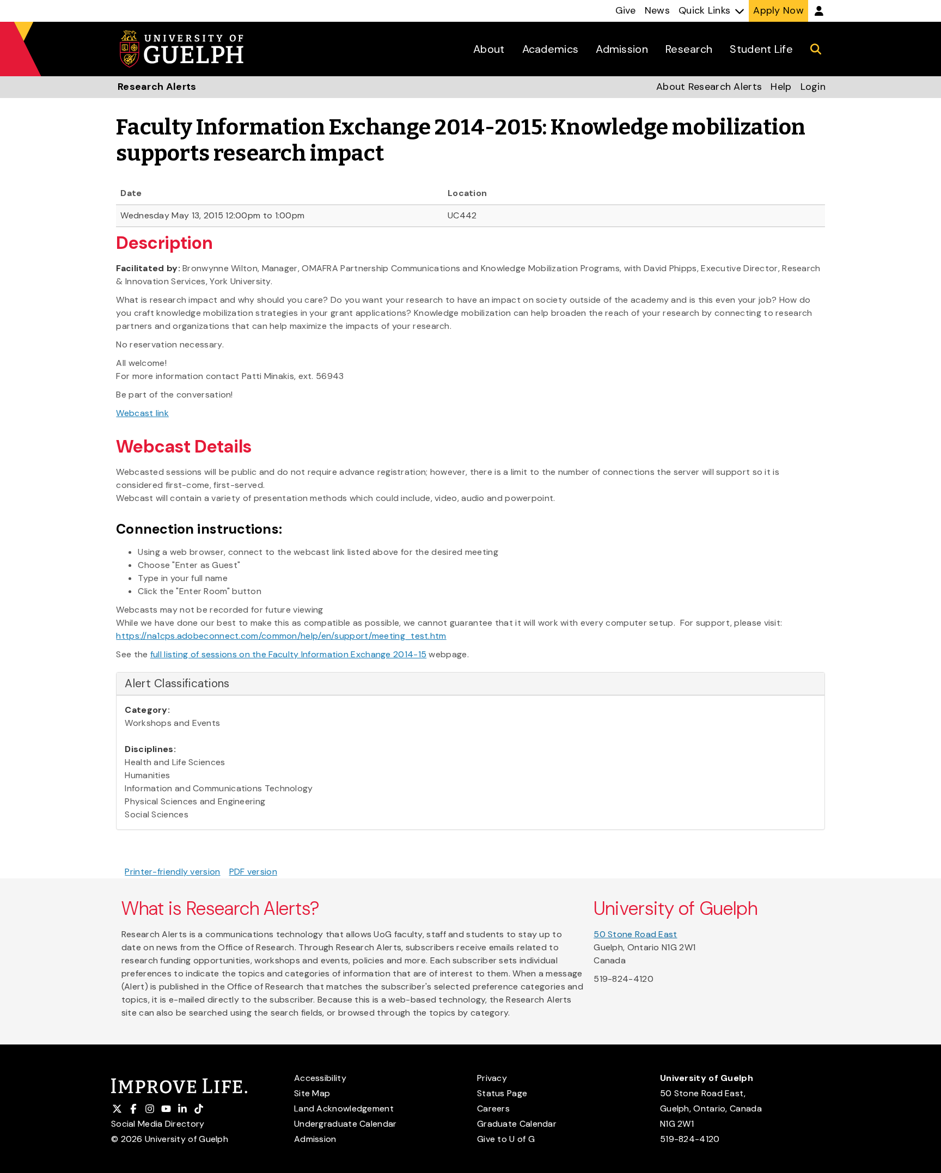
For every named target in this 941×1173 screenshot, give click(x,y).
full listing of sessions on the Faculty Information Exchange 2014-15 (288, 654)
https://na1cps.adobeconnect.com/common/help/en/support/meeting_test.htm (281, 636)
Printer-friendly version (172, 871)
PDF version (253, 871)
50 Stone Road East (635, 934)
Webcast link (142, 413)
